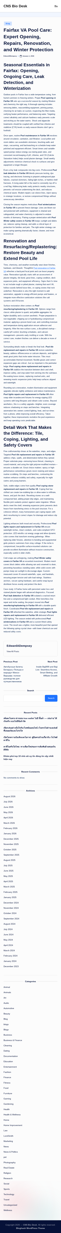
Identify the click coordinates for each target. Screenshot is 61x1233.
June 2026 (8, 807)
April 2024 (8, 945)
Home (6, 1120)
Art (5, 998)
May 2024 (8, 940)
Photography (10, 1162)
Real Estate (9, 1168)
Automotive (9, 1008)
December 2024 (11, 903)
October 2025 (10, 850)
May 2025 (8, 876)
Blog (8, 24)
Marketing (8, 1141)
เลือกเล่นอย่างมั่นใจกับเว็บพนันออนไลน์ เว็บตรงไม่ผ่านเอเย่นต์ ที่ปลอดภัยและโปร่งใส (30, 729)
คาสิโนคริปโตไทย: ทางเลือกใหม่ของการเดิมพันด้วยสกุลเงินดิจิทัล (30, 748)
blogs (6, 1024)
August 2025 (9, 860)
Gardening (8, 1104)
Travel (6, 1200)
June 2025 (8, 871)
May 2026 (8, 812)
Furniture (8, 1093)
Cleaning (8, 1045)
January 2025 (10, 897)
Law (5, 1130)
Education (8, 1061)
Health (7, 1109)
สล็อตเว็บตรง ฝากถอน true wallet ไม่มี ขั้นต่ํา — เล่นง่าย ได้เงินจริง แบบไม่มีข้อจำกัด (30, 719)
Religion (7, 1173)
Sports (7, 1189)
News (6, 1147)
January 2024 (10, 961)
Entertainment (10, 1067)
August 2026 (9, 796)
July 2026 (8, 802)
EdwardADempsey (19, 645)
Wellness (8, 1210)
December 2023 (11, 966)
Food (6, 1088)
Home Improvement (13, 1125)
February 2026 (10, 828)
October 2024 (10, 913)
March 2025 (9, 887)
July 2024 (8, 929)
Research (8, 1178)
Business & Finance (13, 1040)
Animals (7, 992)
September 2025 (11, 855)
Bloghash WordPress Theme (30, 1228)
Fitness (7, 1083)
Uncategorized (10, 1205)
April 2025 (8, 881)
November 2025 (11, 844)
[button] (13, 651)
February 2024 (10, 956)
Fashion (7, 1072)
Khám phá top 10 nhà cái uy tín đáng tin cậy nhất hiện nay (28, 757)
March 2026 (9, 823)
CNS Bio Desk (15, 6)
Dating (7, 1051)
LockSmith (8, 1136)
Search (30, 690)
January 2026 (10, 833)
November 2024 (11, 908)
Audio (6, 1003)
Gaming (7, 1099)
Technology (9, 1194)
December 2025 (11, 839)
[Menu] (55, 6)
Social (6, 1184)
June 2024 (8, 935)
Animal (7, 987)
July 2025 (8, 865)
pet (5, 1157)
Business (8, 1035)
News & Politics (11, 1152)
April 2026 (8, 818)
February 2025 (10, 892)
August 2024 (9, 924)
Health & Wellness (12, 1115)
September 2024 (11, 919)
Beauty (7, 1014)
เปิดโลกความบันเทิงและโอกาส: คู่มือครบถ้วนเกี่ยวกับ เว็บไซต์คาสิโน (30, 738)
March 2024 (9, 950)
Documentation (11, 1056)
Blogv (6, 1030)
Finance (7, 1077)
